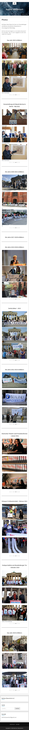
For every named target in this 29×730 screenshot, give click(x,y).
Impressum (12, 724)
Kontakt (17, 724)
